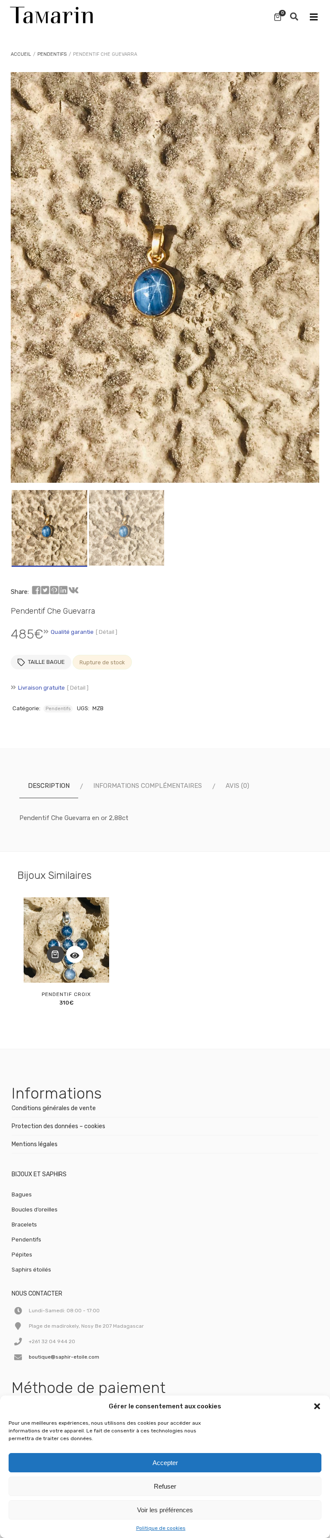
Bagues (22, 1194)
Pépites (22, 1254)
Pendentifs (52, 54)
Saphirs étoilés (31, 1269)
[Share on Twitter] (45, 590)
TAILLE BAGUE (46, 662)
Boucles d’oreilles (35, 1209)
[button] (317, 1406)
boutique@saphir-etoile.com (64, 1357)
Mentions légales (35, 1144)
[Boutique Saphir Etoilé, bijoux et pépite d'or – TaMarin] (51, 13)
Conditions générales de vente (54, 1108)
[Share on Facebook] (36, 590)
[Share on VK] (73, 590)
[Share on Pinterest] (54, 590)
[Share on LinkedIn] (63, 590)
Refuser (165, 1486)
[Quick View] (74, 954)
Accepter (165, 1462)
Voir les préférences (165, 1510)
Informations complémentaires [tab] (147, 786)
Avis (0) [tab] (237, 786)
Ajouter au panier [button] (55, 954)
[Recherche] (294, 17)
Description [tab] (49, 786)
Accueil (21, 54)
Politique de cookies (161, 1528)
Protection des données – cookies (58, 1126)
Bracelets (24, 1224)
